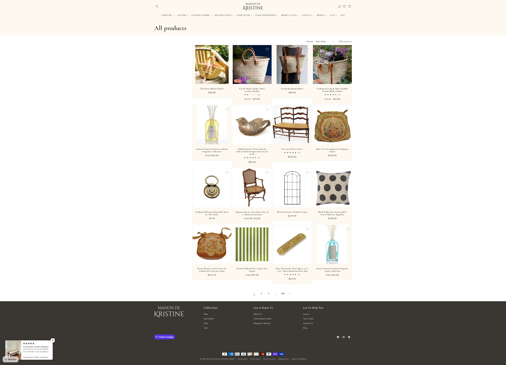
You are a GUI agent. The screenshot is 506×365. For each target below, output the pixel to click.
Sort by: (309, 41)
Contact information (299, 359)
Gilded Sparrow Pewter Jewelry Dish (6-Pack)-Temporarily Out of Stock (252, 151)
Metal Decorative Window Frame (292, 212)
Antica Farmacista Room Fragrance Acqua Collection (332, 269)
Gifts (206, 323)
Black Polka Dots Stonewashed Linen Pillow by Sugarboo (332, 213)
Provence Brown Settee (292, 149)
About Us (258, 314)
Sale (205, 328)
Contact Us (308, 323)
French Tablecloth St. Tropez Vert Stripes (252, 269)
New (206, 314)
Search (306, 314)
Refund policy (243, 359)
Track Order (308, 319)
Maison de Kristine (213, 359)
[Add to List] (227, 49)
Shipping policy (283, 359)
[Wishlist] (344, 6)
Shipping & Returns (262, 323)
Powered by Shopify (227, 359)
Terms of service (269, 359)
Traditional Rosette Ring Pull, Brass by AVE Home (211, 213)
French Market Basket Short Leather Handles (252, 89)
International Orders (262, 319)
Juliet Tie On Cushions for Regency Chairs (332, 150)
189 (282, 293)
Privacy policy (255, 359)
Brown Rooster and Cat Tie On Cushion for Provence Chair (212, 269)
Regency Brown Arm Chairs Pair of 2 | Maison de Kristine (252, 213)
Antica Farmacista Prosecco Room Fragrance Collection (212, 150)
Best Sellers (209, 319)
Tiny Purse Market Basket (212, 88)
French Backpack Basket (292, 88)
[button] (157, 6)
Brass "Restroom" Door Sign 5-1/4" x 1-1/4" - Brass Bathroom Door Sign (292, 269)
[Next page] (290, 293)
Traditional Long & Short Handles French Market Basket (332, 89)
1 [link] (254, 293)
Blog (305, 328)
